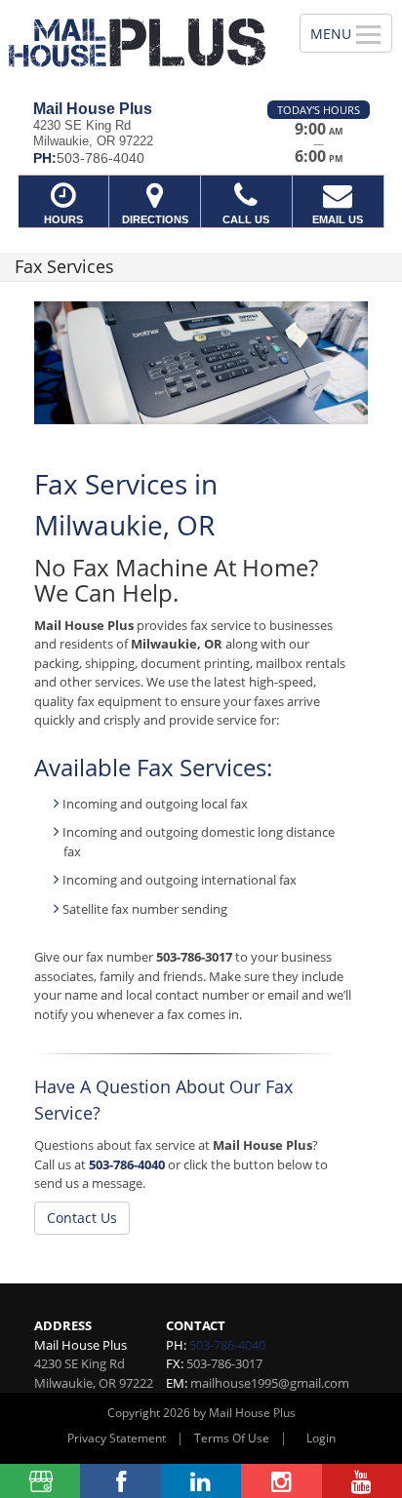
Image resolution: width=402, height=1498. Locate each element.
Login (321, 1438)
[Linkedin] (201, 1481)
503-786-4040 (127, 1164)
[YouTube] (362, 1481)
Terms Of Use (231, 1438)
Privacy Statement (116, 1438)
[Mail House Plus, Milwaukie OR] (139, 43)
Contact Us (82, 1217)
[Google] (40, 1481)
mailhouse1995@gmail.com (269, 1383)
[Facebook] (120, 1481)
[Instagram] (281, 1481)
